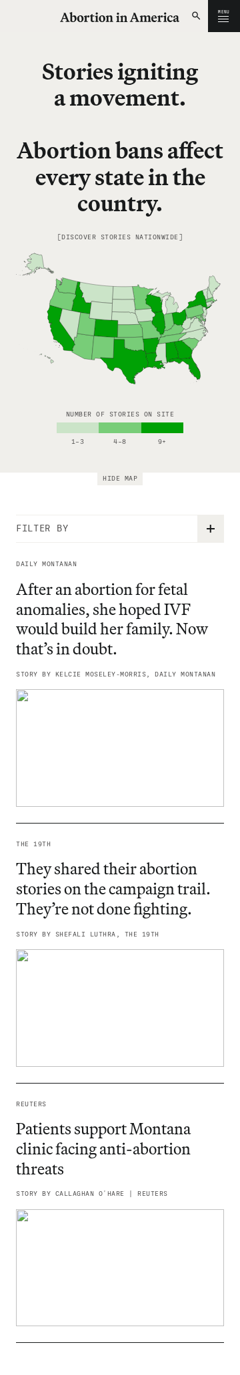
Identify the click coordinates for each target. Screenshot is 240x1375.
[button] (197, 16)
